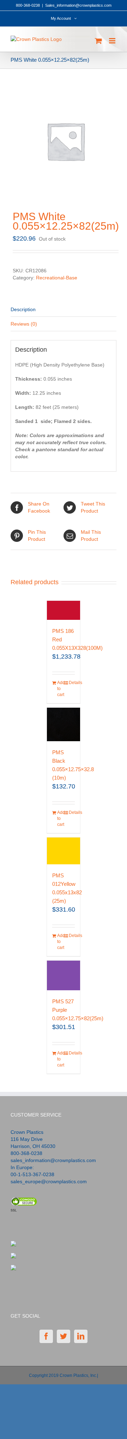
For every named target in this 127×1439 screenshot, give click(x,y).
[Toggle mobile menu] (112, 40)
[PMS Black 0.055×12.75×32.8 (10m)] (63, 724)
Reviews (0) (24, 324)
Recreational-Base (56, 277)
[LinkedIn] (80, 1336)
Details (72, 682)
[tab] (63, 309)
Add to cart (60, 688)
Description (23, 309)
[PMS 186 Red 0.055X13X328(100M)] (63, 610)
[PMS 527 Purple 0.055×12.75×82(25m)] (63, 975)
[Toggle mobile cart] (98, 40)
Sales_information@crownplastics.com (78, 5)
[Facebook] (46, 1336)
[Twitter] (63, 1336)
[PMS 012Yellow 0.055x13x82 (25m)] (63, 851)
